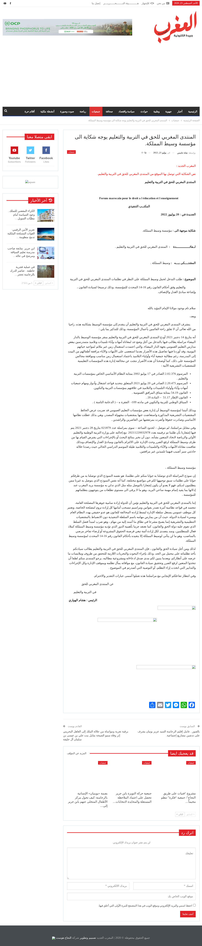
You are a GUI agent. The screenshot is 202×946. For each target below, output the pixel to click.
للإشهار (145, 3)
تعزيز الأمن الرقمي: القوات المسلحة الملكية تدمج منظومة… (21, 233)
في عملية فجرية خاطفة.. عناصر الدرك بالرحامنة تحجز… (22, 271)
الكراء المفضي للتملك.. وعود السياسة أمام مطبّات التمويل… (21, 214)
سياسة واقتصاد (127, 111)
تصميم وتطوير (88, 937)
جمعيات (96, 111)
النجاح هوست (63, 937)
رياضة (83, 111)
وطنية (156, 111)
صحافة (109, 111)
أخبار (179, 111)
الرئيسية (192, 111)
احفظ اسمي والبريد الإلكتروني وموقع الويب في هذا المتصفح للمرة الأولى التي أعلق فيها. (145, 905)
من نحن (161, 3)
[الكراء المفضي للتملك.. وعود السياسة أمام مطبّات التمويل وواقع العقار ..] (45, 215)
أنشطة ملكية (47, 111)
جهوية (168, 111)
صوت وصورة (67, 111)
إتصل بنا (96, 3)
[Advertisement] (101, 73)
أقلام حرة (30, 111)
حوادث (144, 111)
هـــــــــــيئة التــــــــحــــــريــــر (121, 3)
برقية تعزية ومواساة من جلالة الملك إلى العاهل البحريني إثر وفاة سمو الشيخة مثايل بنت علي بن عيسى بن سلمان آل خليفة (95, 735)
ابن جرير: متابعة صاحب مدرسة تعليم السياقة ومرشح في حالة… (21, 252)
